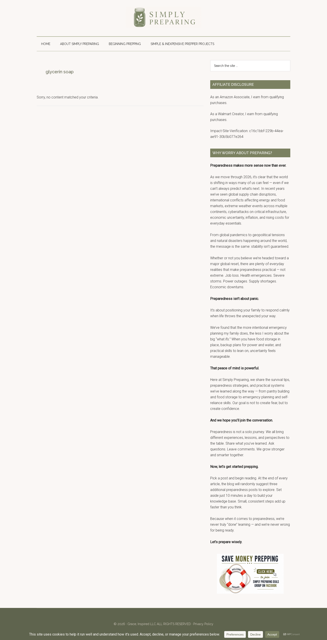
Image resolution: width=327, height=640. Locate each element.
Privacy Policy (203, 624)
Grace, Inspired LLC (141, 624)
